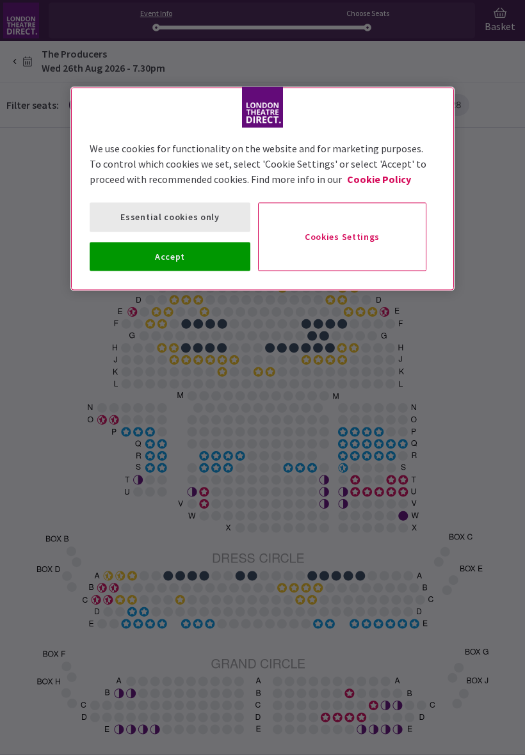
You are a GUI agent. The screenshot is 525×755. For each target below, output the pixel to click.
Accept (170, 256)
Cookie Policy (379, 179)
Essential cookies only (169, 217)
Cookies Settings (342, 236)
